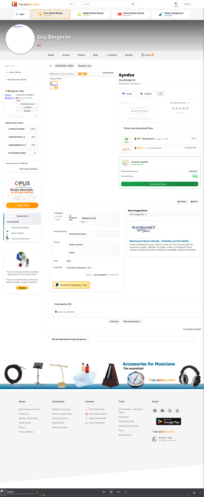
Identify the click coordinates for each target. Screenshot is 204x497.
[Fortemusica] (154, 439)
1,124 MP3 (27, 107)
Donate (129, 55)
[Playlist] (200, 492)
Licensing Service (60, 418)
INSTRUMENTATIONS (17, 153)
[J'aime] (37, 492)
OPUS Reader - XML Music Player (131, 410)
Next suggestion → (138, 214)
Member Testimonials (28, 418)
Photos (81, 55)
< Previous (114, 321)
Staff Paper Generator (129, 426)
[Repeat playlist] (126, 492)
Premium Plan (58, 423)
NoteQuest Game (126, 421)
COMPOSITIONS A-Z (21, 137)
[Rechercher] (133, 4)
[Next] (118, 492)
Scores (66, 55)
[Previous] (104, 492)
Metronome (124, 417)
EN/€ (186, 4)
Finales (72, 252)
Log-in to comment (66, 312)
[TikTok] (177, 411)
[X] (170, 411)
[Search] (36, 116)
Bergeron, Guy (84, 66)
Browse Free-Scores (17, 79)
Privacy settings (26, 432)
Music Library (15, 72)
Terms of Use (25, 423)
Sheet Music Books (97, 414)
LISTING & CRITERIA (21, 129)
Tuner (121, 430)
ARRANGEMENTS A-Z (21, 145)
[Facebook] (155, 411)
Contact (112, 55)
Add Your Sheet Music (62, 414)
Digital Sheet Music (97, 418)
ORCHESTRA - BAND (64, 66)
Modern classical (76, 245)
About (51, 55)
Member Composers (61, 409)
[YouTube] (162, 411)
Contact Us (24, 414)
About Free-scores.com (29, 409)
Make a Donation (59, 427)
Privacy (22, 427)
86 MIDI (27, 111)
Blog (95, 55)
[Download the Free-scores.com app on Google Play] (168, 421)
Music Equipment (96, 423)
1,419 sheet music (27, 104)
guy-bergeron (101, 275)
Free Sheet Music (97, 409)
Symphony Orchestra (77, 234)
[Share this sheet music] (160, 94)
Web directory (125, 435)
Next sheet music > (132, 321)
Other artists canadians (28, 169)
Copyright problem (192, 329)
